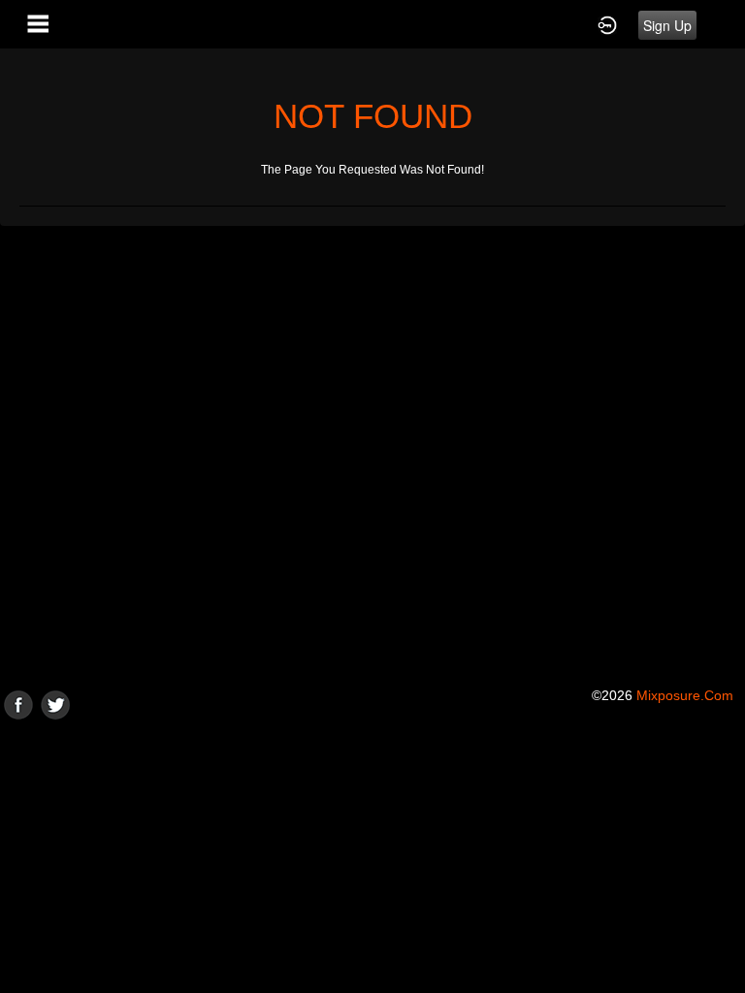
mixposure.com (684, 695)
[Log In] (607, 24)
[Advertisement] (372, 855)
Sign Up (667, 25)
